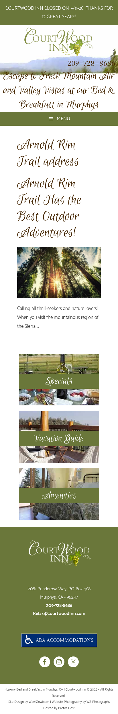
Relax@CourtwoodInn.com (59, 614)
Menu (63, 119)
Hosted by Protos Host (59, 708)
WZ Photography (98, 702)
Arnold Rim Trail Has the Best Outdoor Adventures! (49, 208)
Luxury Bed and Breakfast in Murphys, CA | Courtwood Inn (59, 41)
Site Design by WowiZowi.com (28, 702)
